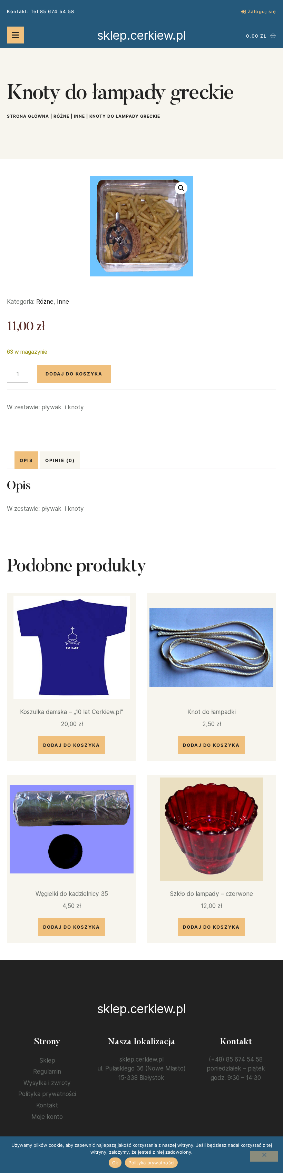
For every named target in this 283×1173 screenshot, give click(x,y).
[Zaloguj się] (243, 11)
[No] (264, 1156)
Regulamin (47, 1071)
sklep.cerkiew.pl (141, 35)
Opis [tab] (26, 460)
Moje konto (47, 1116)
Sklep (47, 1060)
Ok (115, 1162)
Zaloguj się (262, 11)
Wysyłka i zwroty (47, 1082)
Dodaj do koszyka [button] (71, 745)
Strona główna (28, 116)
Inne (79, 116)
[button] (181, 188)
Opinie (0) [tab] (60, 460)
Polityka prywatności (47, 1093)
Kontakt (47, 1105)
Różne (61, 116)
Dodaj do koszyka (74, 374)
